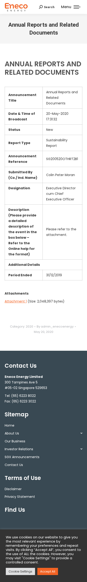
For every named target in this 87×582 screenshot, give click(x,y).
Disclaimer (13, 489)
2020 (29, 326)
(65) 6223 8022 (23, 395)
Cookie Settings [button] (20, 571)
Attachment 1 (16, 301)
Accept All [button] (47, 571)
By (55, 326)
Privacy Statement (20, 496)
